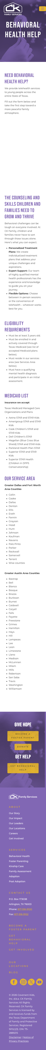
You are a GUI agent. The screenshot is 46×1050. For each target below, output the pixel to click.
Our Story (14, 813)
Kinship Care (16, 866)
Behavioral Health (19, 856)
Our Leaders (16, 823)
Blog (13, 973)
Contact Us (20, 893)
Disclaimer (15, 1037)
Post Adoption (17, 882)
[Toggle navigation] (42, 8)
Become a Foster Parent (23, 736)
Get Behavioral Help (23, 768)
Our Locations (17, 829)
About (15, 807)
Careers (13, 834)
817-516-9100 (25, 909)
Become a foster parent (23, 928)
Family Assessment (20, 871)
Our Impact (15, 818)
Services (17, 850)
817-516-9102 (21, 914)
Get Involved (16, 839)
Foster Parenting (18, 861)
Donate (23, 747)
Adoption (14, 877)
